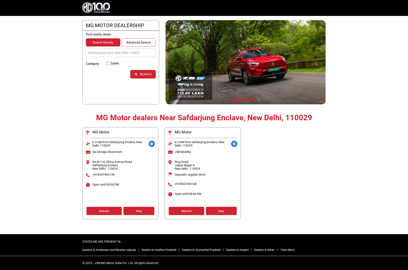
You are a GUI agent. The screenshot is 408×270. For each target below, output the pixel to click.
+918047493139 (103, 174)
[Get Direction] (151, 143)
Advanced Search (138, 42)
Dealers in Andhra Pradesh (159, 250)
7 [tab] (258, 99)
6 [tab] (254, 99)
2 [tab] (237, 99)
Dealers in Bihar (264, 250)
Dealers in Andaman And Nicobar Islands (109, 250)
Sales (115, 63)
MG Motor (100, 132)
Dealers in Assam (237, 250)
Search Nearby (103, 42)
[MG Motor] (96, 8)
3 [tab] (241, 99)
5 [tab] (250, 99)
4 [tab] (246, 99)
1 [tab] (233, 99)
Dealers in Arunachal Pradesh (201, 250)
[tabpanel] (246, 62)
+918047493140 (186, 184)
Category (92, 64)
